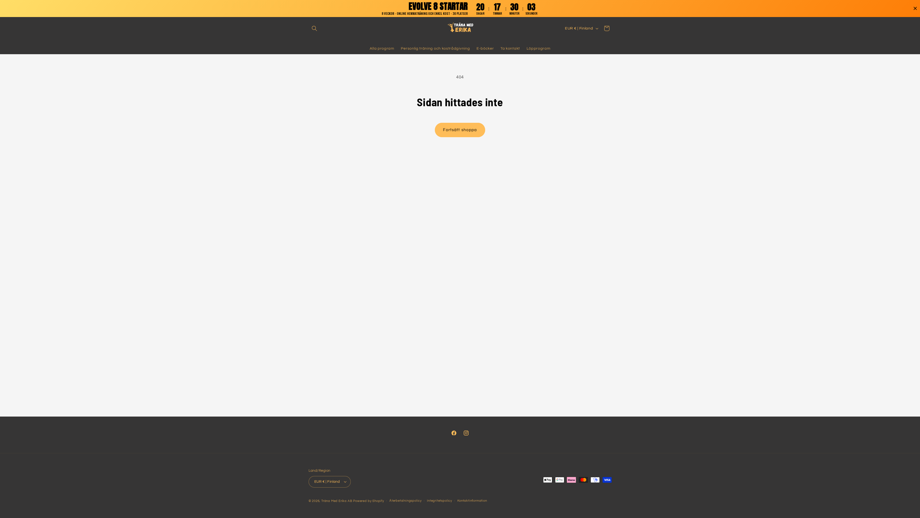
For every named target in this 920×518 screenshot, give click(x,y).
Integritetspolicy (439, 500)
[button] (315, 28)
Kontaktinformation (472, 500)
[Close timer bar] (915, 8)
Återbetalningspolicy (405, 500)
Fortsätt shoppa (460, 130)
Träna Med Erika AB (336, 501)
